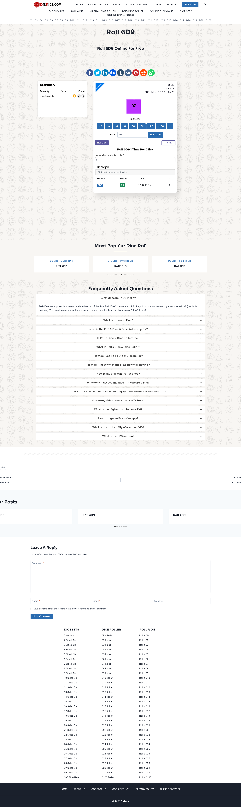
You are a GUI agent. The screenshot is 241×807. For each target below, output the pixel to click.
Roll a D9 (144, 673)
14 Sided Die (70, 697)
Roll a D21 (144, 730)
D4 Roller (106, 649)
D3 (36, 20)
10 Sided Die (70, 678)
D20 (137, 20)
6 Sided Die (70, 659)
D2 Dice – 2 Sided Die (61, 261)
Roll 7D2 (61, 266)
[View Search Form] (205, 4)
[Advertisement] (120, 59)
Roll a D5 (144, 654)
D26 (175, 20)
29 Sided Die (70, 768)
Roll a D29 (144, 768)
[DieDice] (48, 4)
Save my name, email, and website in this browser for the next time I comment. (70, 609)
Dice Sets (186, 11)
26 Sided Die (70, 753)
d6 (116, 126)
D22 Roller (107, 735)
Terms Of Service (170, 789)
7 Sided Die (70, 664)
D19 (130, 20)
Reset (168, 143)
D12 (85, 20)
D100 (208, 20)
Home (79, 4)
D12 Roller (107, 687)
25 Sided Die (70, 749)
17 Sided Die (70, 711)
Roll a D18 (144, 716)
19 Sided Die (70, 720)
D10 (72, 20)
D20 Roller (107, 725)
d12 (142, 126)
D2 (31, 20)
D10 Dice (129, 4)
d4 (108, 126)
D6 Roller (106, 659)
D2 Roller (106, 640)
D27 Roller (107, 758)
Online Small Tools (120, 15)
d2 (100, 126)
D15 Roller (107, 701)
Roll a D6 (144, 659)
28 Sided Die (70, 763)
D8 (61, 20)
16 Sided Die (70, 706)
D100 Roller (108, 777)
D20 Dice (155, 4)
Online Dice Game (161, 11)
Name (36, 601)
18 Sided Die (70, 716)
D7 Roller (106, 664)
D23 (156, 20)
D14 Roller (107, 697)
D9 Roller (106, 673)
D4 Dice (91, 4)
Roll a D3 (144, 645)
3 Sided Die (70, 645)
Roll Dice (101, 143)
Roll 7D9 (236, 480)
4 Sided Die (70, 649)
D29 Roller (107, 768)
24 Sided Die (70, 744)
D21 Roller (107, 730)
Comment (38, 563)
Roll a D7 (144, 664)
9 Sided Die (70, 673)
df (170, 126)
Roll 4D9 (179, 515)
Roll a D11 (144, 682)
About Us (79, 789)
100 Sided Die (71, 777)
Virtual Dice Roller (103, 11)
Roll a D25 (144, 749)
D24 (163, 20)
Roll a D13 (144, 692)
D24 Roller (107, 744)
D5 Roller (106, 654)
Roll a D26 (144, 753)
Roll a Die (190, 4)
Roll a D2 (144, 640)
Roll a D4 (144, 649)
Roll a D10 (144, 678)
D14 (98, 20)
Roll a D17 (144, 711)
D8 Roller (106, 668)
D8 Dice (115, 4)
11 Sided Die (70, 682)
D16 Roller (107, 706)
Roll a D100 (145, 777)
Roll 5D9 (6, 480)
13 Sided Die (70, 692)
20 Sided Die (70, 725)
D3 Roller (106, 645)
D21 (143, 20)
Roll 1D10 (120, 266)
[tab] (108, 274)
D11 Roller (107, 682)
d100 (161, 126)
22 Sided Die (70, 735)
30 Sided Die (70, 772)
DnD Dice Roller (133, 11)
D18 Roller (107, 716)
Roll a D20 (144, 725)
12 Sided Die (70, 687)
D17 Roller (107, 711)
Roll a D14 (144, 697)
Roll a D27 (144, 758)
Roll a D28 (144, 763)
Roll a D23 (144, 739)
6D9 (99, 185)
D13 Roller (107, 692)
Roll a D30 (144, 772)
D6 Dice (103, 4)
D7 (56, 20)
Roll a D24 (144, 744)
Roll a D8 (144, 668)
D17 (117, 20)
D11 (79, 20)
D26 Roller (107, 753)
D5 (46, 20)
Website (158, 601)
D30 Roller (107, 772)
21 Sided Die (70, 730)
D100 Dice (170, 4)
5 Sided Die (70, 654)
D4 (41, 20)
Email (96, 601)
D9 (66, 20)
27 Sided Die (70, 758)
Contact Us (98, 789)
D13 (92, 20)
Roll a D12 (144, 687)
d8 (124, 126)
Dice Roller (56, 11)
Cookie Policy (120, 789)
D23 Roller (107, 739)
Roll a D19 (144, 720)
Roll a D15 (144, 701)
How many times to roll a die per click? (109, 155)
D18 (124, 20)
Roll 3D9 (88, 515)
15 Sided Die (70, 701)
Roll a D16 (144, 706)
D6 (51, 20)
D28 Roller (107, 763)
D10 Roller (107, 678)
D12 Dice (142, 4)
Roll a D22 (144, 735)
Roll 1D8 (179, 266)
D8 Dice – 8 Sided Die (179, 261)
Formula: (112, 134)
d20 (151, 126)
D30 (201, 20)
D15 (104, 20)
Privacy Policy (145, 789)
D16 (111, 20)
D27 (182, 20)
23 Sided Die (70, 739)
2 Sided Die (70, 640)
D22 (150, 20)
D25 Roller (107, 749)
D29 (195, 20)
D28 (188, 20)
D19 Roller (107, 720)
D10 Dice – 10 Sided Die (120, 261)
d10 (133, 126)
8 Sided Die (70, 668)
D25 (169, 20)
